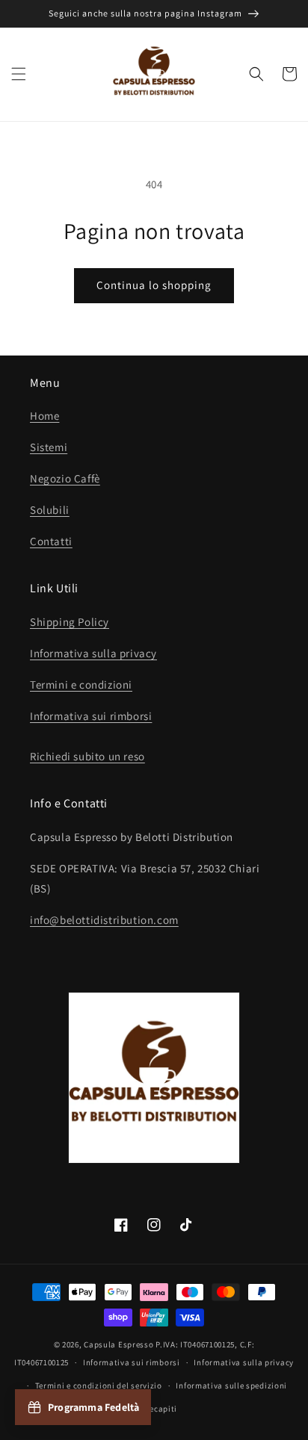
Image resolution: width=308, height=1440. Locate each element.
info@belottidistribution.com (104, 920)
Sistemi (48, 447)
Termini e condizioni (81, 684)
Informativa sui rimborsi (91, 716)
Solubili (50, 510)
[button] (18, 74)
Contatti (51, 541)
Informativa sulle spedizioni (231, 1385)
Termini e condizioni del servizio (98, 1385)
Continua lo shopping (154, 285)
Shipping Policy (69, 622)
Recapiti (161, 1408)
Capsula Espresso (118, 1344)
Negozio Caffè (65, 478)
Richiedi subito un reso (87, 756)
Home (44, 416)
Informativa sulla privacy (93, 653)
